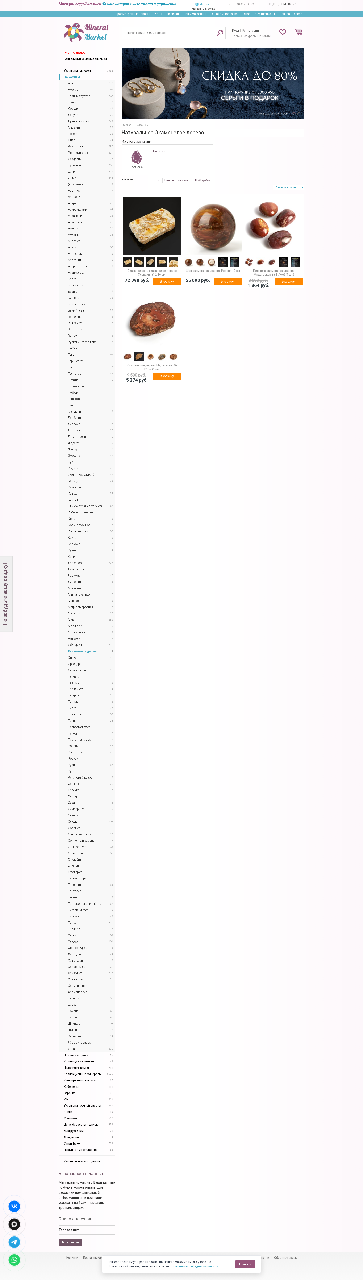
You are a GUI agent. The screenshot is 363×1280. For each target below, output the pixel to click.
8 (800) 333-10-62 (282, 4)
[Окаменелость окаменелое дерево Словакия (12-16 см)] (152, 226)
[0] (282, 32)
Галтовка (159, 151)
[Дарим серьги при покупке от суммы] (213, 83)
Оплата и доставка (224, 14)
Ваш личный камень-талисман (85, 59)
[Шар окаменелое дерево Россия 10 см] (213, 226)
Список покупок (75, 1218)
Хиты (158, 14)
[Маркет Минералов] (87, 31)
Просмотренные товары (133, 14)
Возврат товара (291, 14)
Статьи (264, 1257)
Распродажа (74, 52)
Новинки (173, 14)
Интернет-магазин (176, 180)
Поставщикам (93, 1257)
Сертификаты (265, 14)
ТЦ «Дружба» (201, 180)
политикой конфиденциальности (195, 1266)
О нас (246, 14)
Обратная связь (285, 1257)
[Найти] (220, 32)
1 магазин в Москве (202, 8)
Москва (205, 4)
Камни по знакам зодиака (82, 1161)
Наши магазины (195, 14)
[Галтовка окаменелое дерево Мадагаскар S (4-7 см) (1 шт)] (274, 226)
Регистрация (251, 30)
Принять (245, 1264)
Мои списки (70, 1242)
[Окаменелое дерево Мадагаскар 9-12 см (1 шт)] (152, 320)
